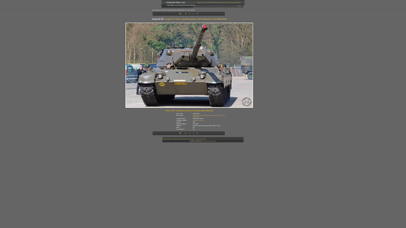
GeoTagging (237, 2)
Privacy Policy (212, 141)
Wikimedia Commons (198, 120)
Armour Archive (205, 141)
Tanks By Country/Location (208, 2)
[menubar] (219, 2)
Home (198, 2)
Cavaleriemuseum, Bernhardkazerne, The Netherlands (204, 19)
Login (239, 6)
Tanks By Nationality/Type (225, 2)
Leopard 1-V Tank (172, 19)
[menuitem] (198, 2)
